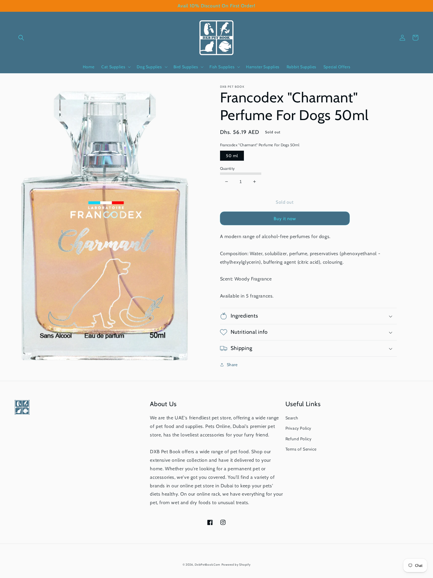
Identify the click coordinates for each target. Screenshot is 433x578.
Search (291, 418)
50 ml (232, 155)
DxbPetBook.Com (207, 565)
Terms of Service (301, 449)
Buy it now (285, 218)
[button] (21, 37)
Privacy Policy (298, 428)
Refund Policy (298, 438)
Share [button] (232, 364)
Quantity (227, 168)
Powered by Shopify (236, 565)
